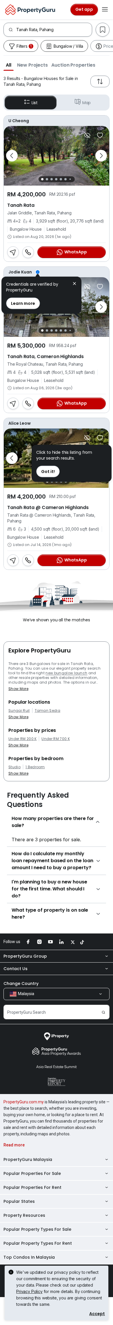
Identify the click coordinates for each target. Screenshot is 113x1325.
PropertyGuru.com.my (23, 1102)
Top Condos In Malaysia (29, 1257)
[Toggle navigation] (105, 9)
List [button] (35, 103)
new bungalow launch (66, 672)
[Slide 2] (47, 179)
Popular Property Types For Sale (37, 1229)
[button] (8, 65)
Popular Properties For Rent (32, 1187)
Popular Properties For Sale (32, 1173)
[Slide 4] (56, 179)
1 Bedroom (35, 767)
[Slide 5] (61, 179)
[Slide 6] (65, 179)
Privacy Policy (29, 1291)
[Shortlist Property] (100, 135)
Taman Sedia (48, 710)
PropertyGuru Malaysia (27, 1159)
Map (86, 103)
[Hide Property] (87, 135)
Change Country (21, 983)
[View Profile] (56, 120)
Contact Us (15, 969)
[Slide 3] (51, 179)
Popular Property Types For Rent (37, 1243)
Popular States (19, 1201)
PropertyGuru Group (25, 956)
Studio (14, 767)
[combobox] (54, 29)
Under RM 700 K (55, 739)
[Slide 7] (70, 179)
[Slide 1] (42, 179)
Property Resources (24, 1215)
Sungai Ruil (19, 710)
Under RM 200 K (22, 739)
